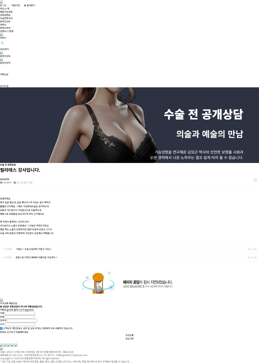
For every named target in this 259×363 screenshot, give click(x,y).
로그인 (3, 5)
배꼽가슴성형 (6, 11)
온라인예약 (5, 27)
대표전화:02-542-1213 (78, 341)
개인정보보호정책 (38, 341)
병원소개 (4, 341)
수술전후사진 (6, 18)
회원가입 (16, 5)
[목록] (255, 179)
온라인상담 (5, 21)
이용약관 (19, 341)
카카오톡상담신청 (129, 337)
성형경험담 (5, 14)
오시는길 (57, 341)
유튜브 (3, 24)
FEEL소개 (4, 8)
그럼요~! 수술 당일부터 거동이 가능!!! (33, 249)
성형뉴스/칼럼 (6, 31)
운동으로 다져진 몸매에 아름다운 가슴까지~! (36, 257)
